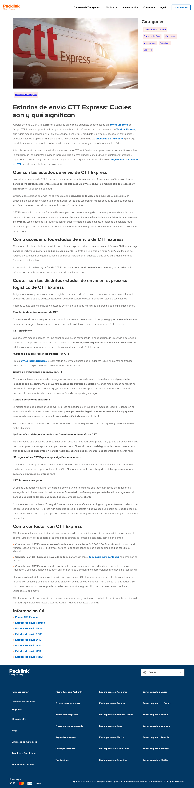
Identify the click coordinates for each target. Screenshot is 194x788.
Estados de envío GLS (28, 645)
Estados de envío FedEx (29, 656)
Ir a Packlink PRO (181, 7)
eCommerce (170, 36)
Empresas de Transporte (26, 95)
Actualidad (165, 43)
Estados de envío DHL (28, 639)
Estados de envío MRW (28, 628)
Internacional (150, 43)
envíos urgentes (118, 124)
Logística (148, 50)
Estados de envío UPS (28, 651)
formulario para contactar (104, 557)
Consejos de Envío (152, 36)
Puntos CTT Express (26, 617)
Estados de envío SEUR (28, 634)
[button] (87, 7)
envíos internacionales (33, 360)
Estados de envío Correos (30, 622)
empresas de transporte (110, 138)
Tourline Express (125, 129)
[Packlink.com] (11, 7)
